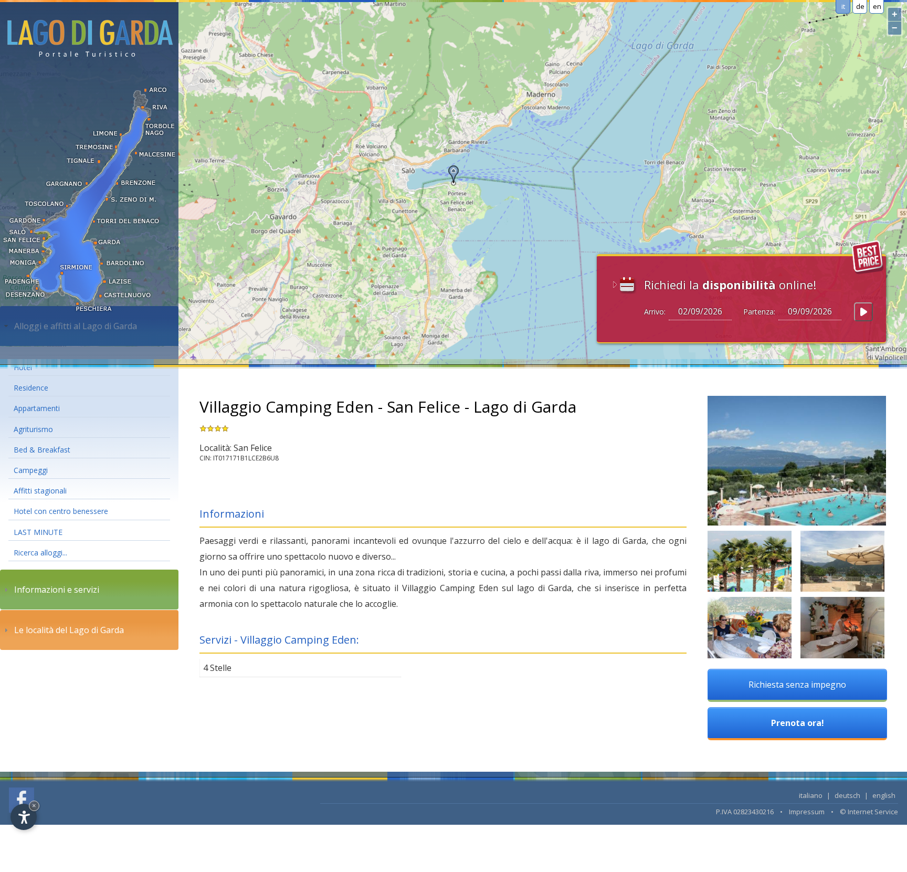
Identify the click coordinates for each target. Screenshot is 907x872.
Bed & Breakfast (42, 450)
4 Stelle (217, 668)
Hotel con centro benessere (61, 511)
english (883, 795)
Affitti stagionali (40, 491)
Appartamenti (37, 408)
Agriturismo (33, 429)
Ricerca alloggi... (40, 553)
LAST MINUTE (38, 532)
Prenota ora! (797, 723)
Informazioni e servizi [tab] (56, 589)
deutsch (847, 795)
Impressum (807, 811)
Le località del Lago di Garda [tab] (69, 630)
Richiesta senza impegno (797, 684)
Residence (31, 388)
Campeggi (31, 470)
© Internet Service (869, 811)
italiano (810, 795)
